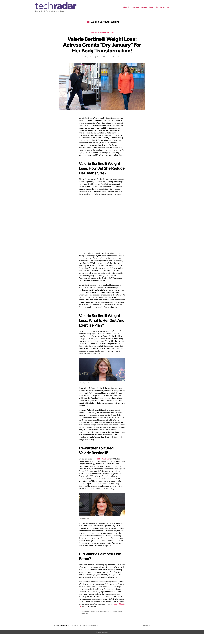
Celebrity (93, 33)
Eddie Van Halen (103, 459)
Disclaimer (144, 7)
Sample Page (164, 7)
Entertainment (103, 33)
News (112, 33)
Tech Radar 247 (65, 625)
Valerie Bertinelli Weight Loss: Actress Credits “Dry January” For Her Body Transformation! (102, 45)
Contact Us (135, 7)
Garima (90, 57)
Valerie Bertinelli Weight (88, 611)
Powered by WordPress (90, 625)
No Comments (115, 57)
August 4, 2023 (101, 57)
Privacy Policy (153, 7)
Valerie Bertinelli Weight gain (104, 611)
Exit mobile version (102, 632)
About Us (126, 7)
